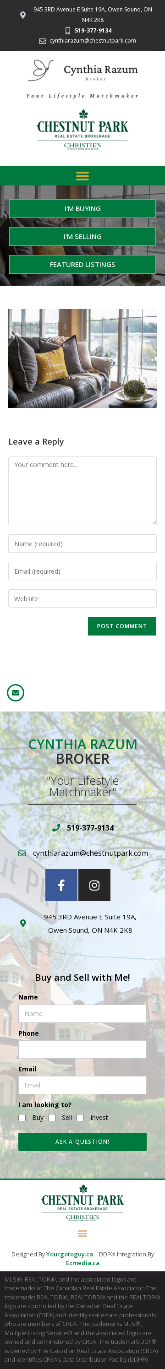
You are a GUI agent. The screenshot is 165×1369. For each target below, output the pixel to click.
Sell (67, 1117)
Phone (28, 1033)
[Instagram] (94, 885)
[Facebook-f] (61, 885)
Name (28, 997)
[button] (82, 176)
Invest (99, 1117)
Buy (38, 1117)
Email (27, 1069)
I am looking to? (45, 1104)
